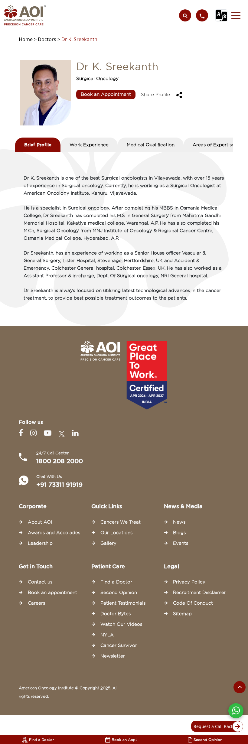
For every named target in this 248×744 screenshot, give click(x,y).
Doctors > (49, 39)
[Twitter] (63, 433)
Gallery (108, 543)
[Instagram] (34, 433)
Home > (28, 39)
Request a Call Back (213, 726)
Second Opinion (208, 740)
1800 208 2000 (59, 461)
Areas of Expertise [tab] (213, 144)
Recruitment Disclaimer (199, 592)
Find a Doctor (41, 740)
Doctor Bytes (115, 613)
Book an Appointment (106, 94)
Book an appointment (52, 592)
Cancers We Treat (120, 522)
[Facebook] (22, 433)
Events (180, 543)
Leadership (40, 543)
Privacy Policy (189, 582)
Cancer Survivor (118, 645)
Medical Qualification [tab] (151, 144)
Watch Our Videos (121, 624)
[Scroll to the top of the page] (239, 687)
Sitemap (182, 613)
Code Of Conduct (193, 603)
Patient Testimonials (122, 603)
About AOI (40, 522)
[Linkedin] (75, 433)
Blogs (179, 532)
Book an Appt (124, 740)
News (179, 522)
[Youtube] (49, 433)
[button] (235, 15)
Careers (36, 603)
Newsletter (112, 656)
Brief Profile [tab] (37, 144)
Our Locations (116, 532)
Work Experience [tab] (89, 144)
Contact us (40, 582)
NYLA (107, 634)
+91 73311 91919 (59, 484)
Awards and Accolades (54, 532)
